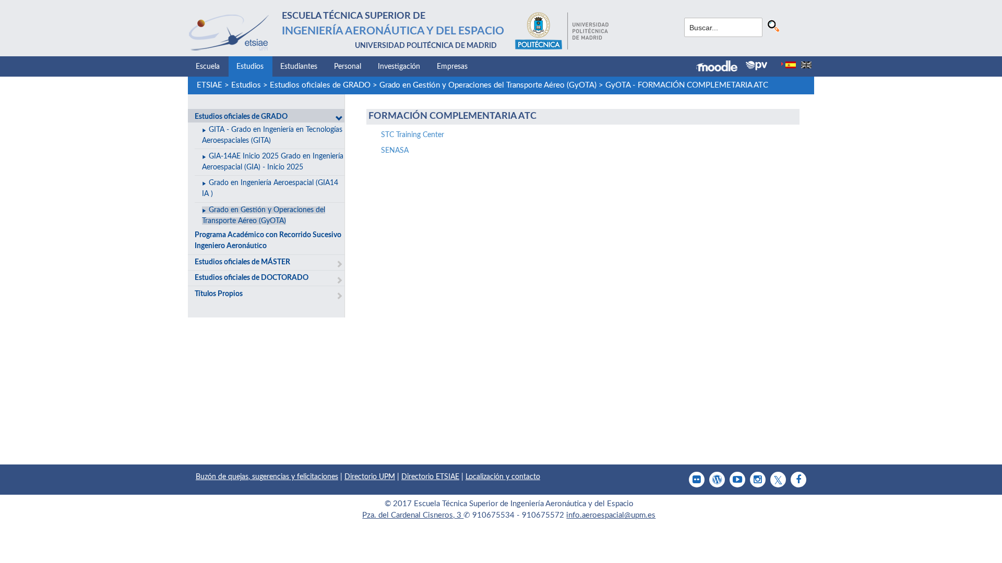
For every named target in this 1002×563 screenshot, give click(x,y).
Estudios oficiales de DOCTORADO (251, 278)
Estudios (250, 66)
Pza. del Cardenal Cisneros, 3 (412, 515)
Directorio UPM (369, 477)
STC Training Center (412, 135)
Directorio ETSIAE (430, 477)
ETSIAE (209, 85)
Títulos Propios (219, 294)
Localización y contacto (503, 477)
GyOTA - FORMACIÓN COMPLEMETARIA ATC (686, 85)
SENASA (395, 150)
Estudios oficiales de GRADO (320, 85)
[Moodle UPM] (721, 67)
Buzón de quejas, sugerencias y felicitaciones (267, 477)
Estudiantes (298, 66)
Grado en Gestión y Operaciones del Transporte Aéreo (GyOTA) (488, 85)
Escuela (208, 66)
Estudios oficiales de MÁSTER (242, 262)
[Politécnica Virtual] (756, 65)
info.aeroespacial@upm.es (610, 515)
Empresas (452, 66)
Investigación (399, 66)
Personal (347, 66)
